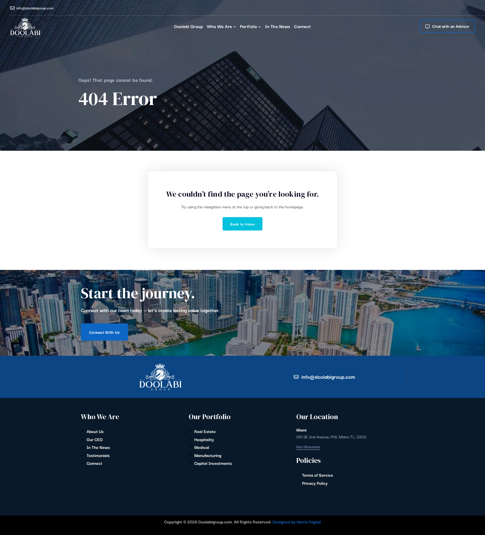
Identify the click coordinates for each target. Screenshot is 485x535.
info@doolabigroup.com (35, 8)
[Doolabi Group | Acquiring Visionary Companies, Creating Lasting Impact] (25, 27)
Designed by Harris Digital (297, 521)
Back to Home (242, 224)
